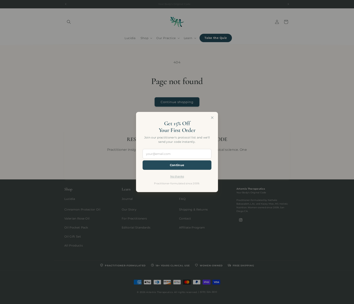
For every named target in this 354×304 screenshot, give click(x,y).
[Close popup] (212, 117)
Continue (177, 165)
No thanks (177, 176)
